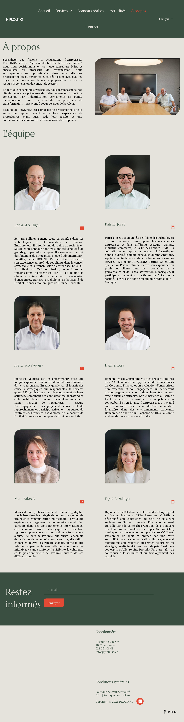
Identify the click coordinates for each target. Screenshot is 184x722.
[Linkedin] (140, 701)
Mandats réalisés (91, 11)
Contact (92, 27)
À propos (138, 11)
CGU (98, 695)
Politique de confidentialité (113, 692)
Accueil (44, 11)
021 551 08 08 (105, 648)
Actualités (117, 11)
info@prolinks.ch (107, 652)
